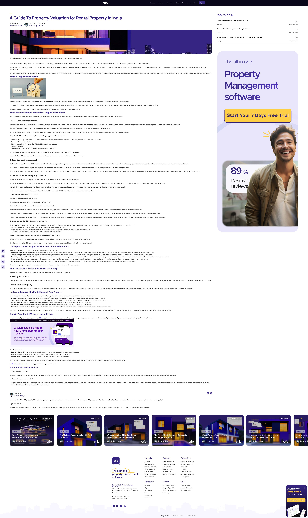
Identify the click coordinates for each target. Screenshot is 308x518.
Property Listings (185, 485)
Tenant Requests (185, 490)
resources (185, 3)
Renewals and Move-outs (170, 490)
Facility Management (187, 464)
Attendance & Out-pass (187, 474)
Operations (186, 458)
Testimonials (148, 495)
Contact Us (193, 3)
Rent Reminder (167, 467)
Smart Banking (167, 472)
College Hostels (149, 472)
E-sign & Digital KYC (168, 488)
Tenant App (166, 493)
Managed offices (149, 477)
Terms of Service (177, 516)
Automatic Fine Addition (169, 464)
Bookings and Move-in (169, 485)
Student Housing (149, 464)
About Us (178, 3)
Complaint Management (187, 462)
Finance (166, 458)
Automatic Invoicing (168, 462)
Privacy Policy (191, 516)
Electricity (183, 469)
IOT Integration (185, 477)
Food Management (186, 472)
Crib (40, 318)
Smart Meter (170, 3)
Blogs (146, 488)
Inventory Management (187, 488)
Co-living (147, 462)
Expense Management (169, 474)
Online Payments (167, 469)
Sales (183, 482)
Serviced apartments (150, 467)
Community (184, 467)
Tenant (166, 482)
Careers (147, 493)
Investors (147, 498)
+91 (117, 498)
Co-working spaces (150, 474)
